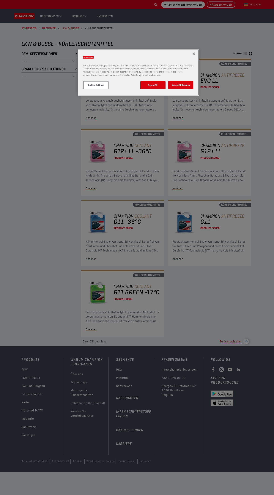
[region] (138, 72)
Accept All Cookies (181, 85)
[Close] (194, 54)
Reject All (153, 85)
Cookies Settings (96, 85)
